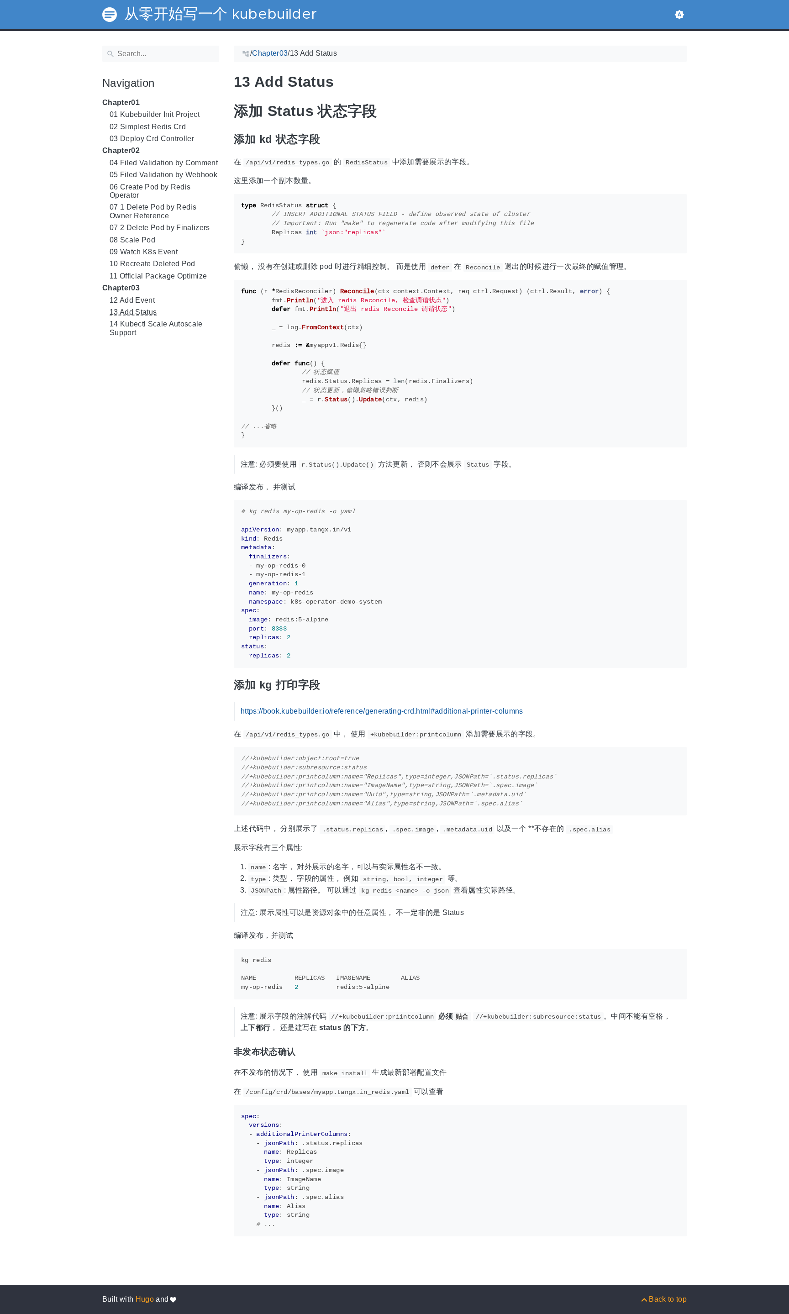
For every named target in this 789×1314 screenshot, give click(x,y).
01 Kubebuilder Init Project (155, 114)
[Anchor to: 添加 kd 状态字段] (331, 139)
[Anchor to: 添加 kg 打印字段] (331, 685)
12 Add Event (132, 300)
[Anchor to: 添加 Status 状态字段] (391, 110)
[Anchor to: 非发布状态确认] (305, 1052)
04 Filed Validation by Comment (164, 163)
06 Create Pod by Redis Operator (150, 191)
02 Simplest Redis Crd (148, 127)
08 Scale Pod (132, 240)
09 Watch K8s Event (144, 252)
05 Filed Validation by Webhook (163, 175)
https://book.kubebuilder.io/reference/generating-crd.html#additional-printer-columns (382, 711)
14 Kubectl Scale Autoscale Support (156, 328)
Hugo (145, 1299)
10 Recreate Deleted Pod (152, 264)
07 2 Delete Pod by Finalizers (160, 227)
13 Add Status (133, 312)
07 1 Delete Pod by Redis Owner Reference (153, 211)
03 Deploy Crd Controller (152, 138)
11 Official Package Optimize (158, 276)
